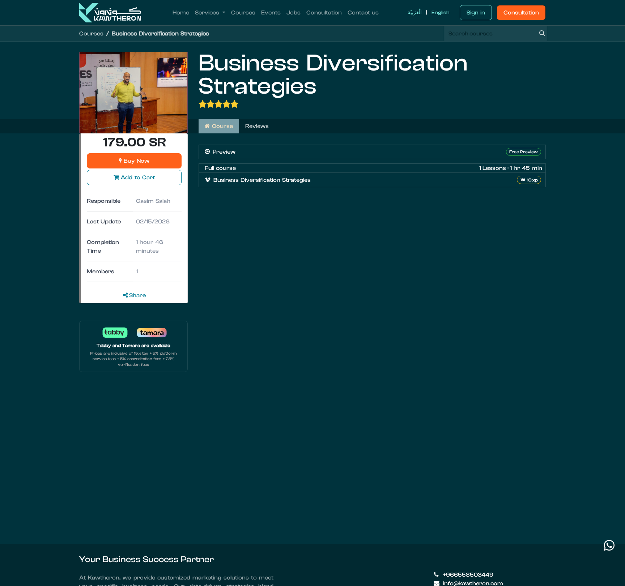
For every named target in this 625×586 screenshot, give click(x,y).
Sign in (476, 12)
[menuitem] (181, 12)
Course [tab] (221, 126)
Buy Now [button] (135, 161)
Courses (91, 33)
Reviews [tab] (257, 126)
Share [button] (137, 295)
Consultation (521, 12)
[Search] (539, 33)
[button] (134, 177)
